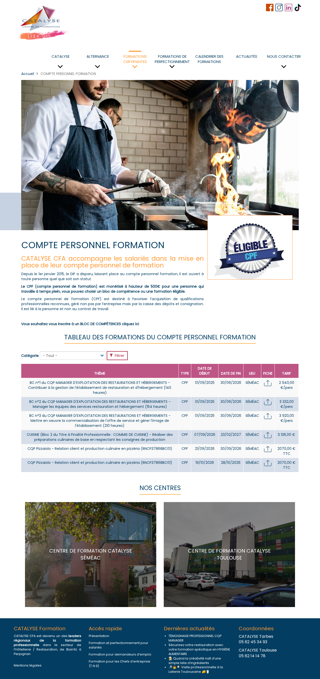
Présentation (99, 636)
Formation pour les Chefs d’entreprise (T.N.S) (119, 663)
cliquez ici (130, 323)
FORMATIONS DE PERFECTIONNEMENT (172, 59)
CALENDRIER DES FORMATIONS (209, 59)
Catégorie (30, 355)
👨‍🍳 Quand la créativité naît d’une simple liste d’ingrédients (194, 660)
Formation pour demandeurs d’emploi (120, 654)
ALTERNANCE (97, 56)
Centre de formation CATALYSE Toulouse (229, 554)
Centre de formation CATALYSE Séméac (90, 554)
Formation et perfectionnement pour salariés (118, 645)
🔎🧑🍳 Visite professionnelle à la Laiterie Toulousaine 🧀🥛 (195, 669)
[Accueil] (44, 22)
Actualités (246, 56)
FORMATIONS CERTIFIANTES (135, 59)
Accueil (27, 73)
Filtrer (119, 355)
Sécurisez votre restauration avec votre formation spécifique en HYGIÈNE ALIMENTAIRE (199, 649)
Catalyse (61, 56)
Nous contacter (284, 56)
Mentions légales (28, 665)
